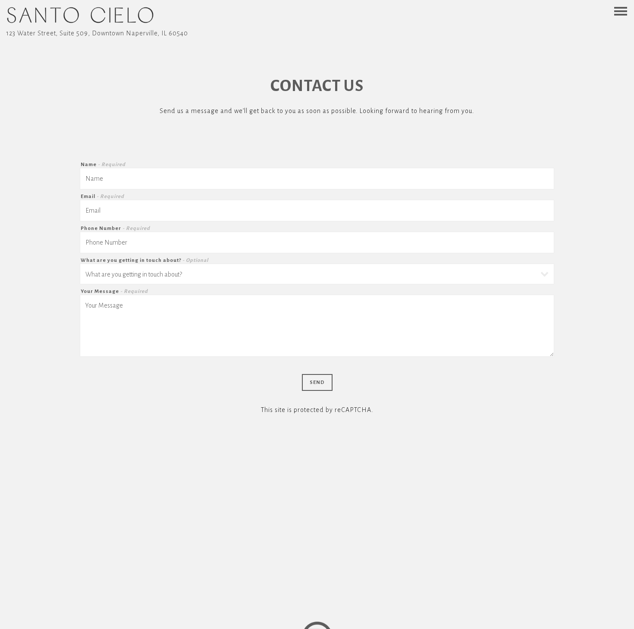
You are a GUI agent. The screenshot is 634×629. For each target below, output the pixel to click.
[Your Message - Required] (317, 326)
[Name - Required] (317, 178)
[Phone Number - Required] (317, 242)
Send (317, 382)
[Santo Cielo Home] (80, 15)
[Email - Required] (317, 210)
